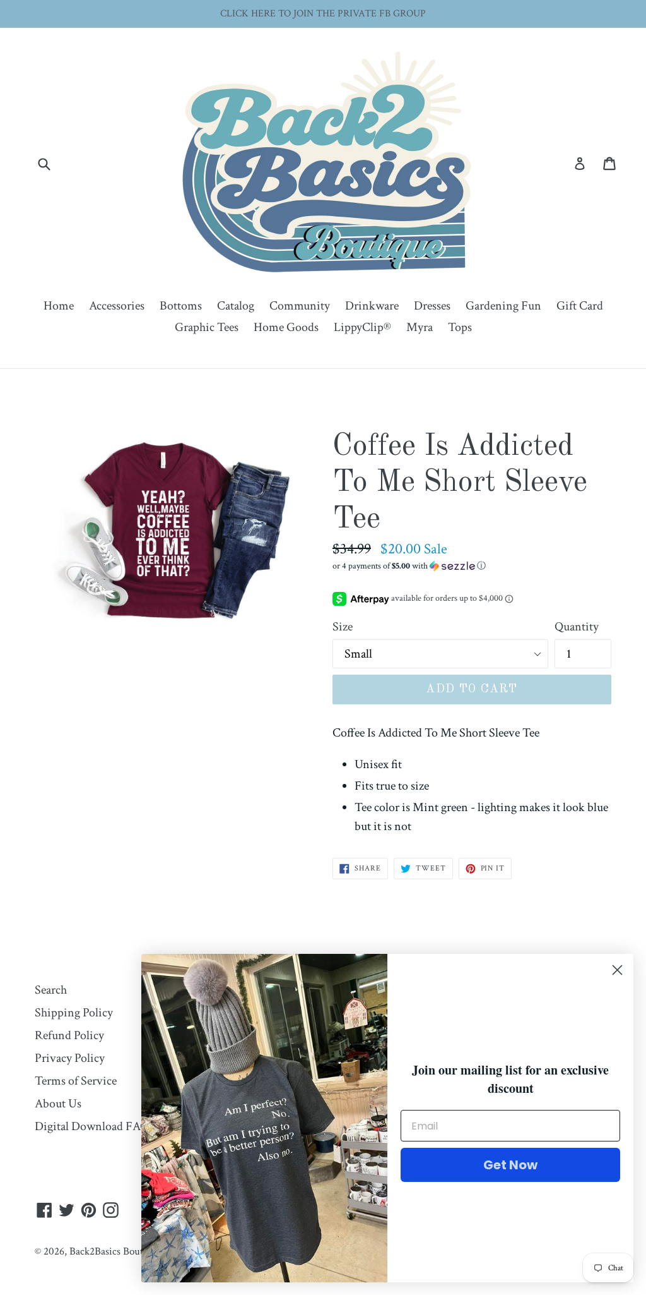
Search (51, 990)
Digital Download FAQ (92, 1126)
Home (59, 306)
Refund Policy (69, 1035)
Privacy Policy (70, 1058)
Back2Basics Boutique (115, 1251)
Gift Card (579, 306)
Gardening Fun (503, 306)
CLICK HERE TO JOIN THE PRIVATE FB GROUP (323, 13)
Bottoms (181, 306)
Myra (419, 327)
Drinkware (372, 306)
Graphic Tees (206, 327)
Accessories (116, 306)
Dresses (432, 306)
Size (342, 626)
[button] (471, 566)
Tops (460, 327)
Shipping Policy (74, 1012)
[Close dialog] (617, 970)
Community (299, 306)
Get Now (510, 1165)
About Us (58, 1103)
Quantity (577, 626)
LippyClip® (362, 327)
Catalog (235, 306)
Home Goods (286, 327)
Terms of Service (76, 1081)
